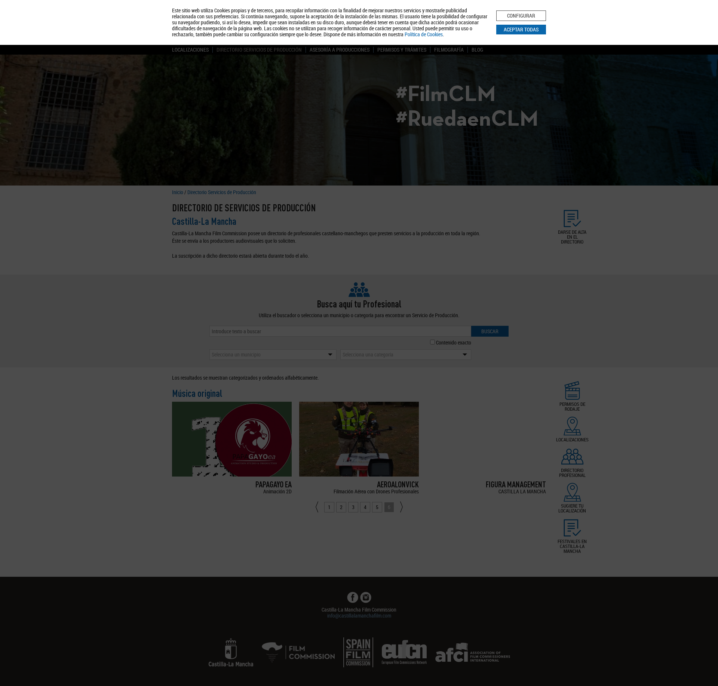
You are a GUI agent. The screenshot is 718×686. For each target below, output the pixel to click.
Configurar (521, 15)
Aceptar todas (521, 29)
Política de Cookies (424, 34)
